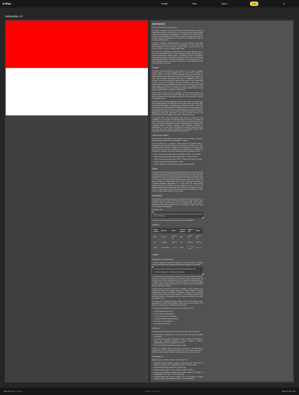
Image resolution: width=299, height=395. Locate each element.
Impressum (148, 391)
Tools (194, 4)
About (224, 4)
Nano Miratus (18, 391)
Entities (164, 4)
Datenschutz (156, 391)
